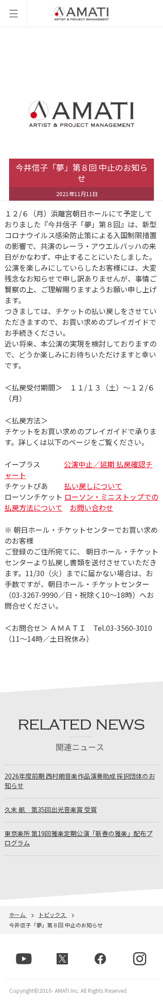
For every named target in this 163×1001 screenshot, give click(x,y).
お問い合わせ (91, 507)
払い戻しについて (93, 485)
